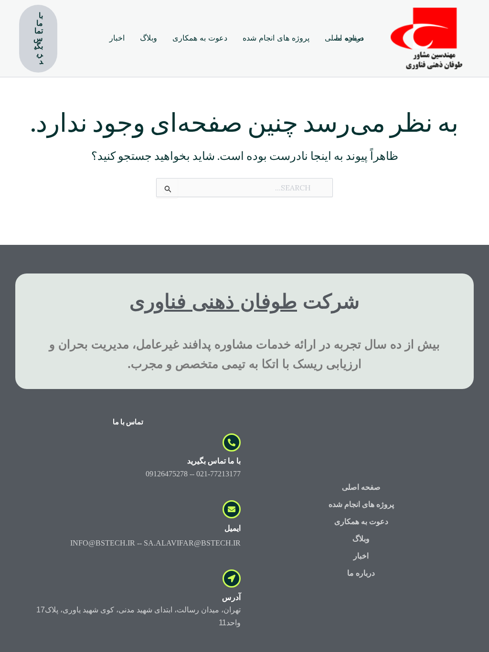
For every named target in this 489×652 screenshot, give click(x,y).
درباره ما (361, 573)
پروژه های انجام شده (361, 504)
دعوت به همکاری (361, 521)
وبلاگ (361, 539)
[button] (38, 39)
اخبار (361, 556)
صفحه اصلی (361, 487)
